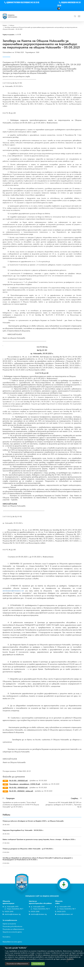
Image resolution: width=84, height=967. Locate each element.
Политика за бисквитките (12, 926)
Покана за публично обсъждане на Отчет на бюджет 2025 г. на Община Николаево (33, 821)
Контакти (6, 937)
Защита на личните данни (12, 932)
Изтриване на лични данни (12, 942)
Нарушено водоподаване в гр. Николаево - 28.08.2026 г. (23, 830)
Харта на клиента (9, 924)
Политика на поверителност (13, 929)
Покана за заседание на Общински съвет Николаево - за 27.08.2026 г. (28, 849)
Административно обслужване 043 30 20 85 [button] (22, 2)
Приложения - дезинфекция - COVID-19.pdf (24, 784)
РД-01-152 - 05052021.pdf (18, 787)
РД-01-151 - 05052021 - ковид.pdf (21, 791)
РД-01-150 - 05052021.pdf (18, 781)
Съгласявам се (38, 964)
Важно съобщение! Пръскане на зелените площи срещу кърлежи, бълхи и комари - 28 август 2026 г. (39, 839)
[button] (58, 8)
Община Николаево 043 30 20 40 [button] (69, 4)
